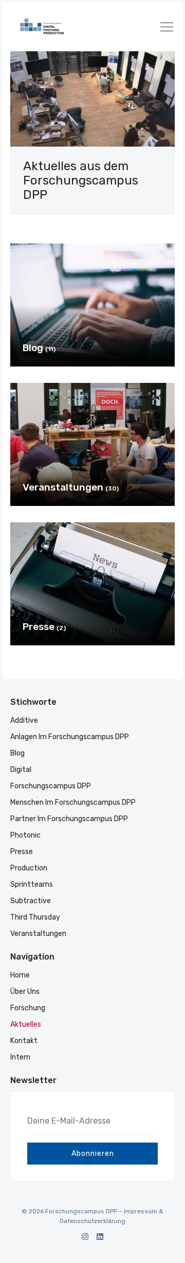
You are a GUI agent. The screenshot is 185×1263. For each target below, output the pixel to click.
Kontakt (24, 1040)
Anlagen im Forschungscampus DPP (69, 736)
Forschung (27, 1008)
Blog (17, 753)
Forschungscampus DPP (50, 786)
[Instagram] (85, 1236)
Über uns (25, 991)
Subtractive (30, 901)
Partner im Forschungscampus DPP (69, 818)
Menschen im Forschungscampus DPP (73, 802)
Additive (24, 720)
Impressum (140, 1211)
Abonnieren (92, 1153)
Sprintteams (31, 884)
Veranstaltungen (38, 933)
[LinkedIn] (100, 1236)
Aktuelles (25, 1024)
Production (28, 868)
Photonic (25, 835)
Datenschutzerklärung (92, 1221)
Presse (21, 851)
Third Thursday (35, 917)
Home (20, 975)
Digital (20, 769)
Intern (20, 1057)
